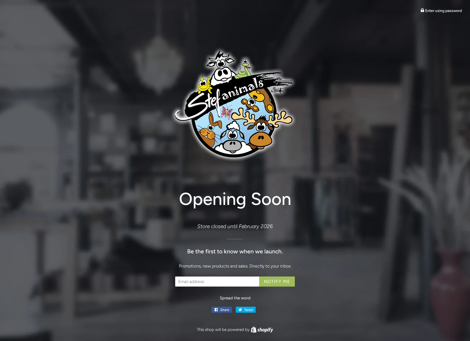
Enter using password (443, 10)
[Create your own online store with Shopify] (262, 329)
